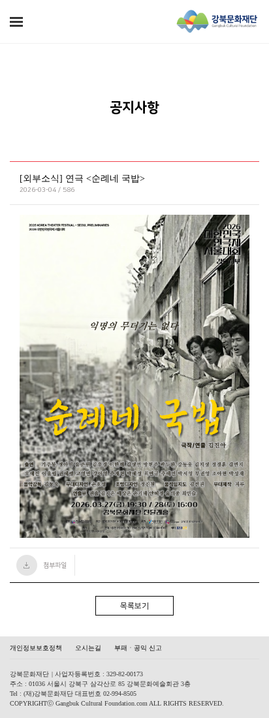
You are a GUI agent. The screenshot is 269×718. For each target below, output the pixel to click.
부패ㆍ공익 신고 (138, 647)
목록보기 (134, 606)
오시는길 (88, 647)
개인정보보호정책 (36, 647)
